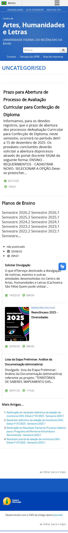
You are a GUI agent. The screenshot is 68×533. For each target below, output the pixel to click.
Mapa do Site (54, 9)
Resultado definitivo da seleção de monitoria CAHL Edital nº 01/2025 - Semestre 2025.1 (35, 422)
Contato (11, 56)
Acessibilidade (15, 9)
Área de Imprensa (53, 56)
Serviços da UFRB (29, 56)
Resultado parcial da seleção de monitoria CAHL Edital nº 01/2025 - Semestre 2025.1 (33, 441)
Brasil (12, 3)
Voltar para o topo (54, 472)
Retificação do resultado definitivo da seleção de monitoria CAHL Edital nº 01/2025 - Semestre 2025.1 (35, 414)
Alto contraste (35, 9)
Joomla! (58, 515)
